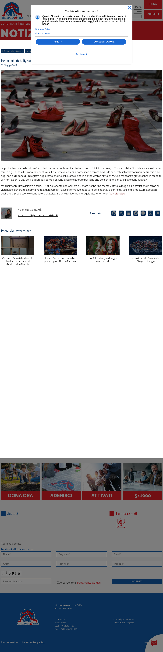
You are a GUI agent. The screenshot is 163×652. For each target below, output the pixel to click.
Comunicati (9, 23)
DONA (153, 4)
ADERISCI (153, 14)
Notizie (25, 23)
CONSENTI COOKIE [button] (104, 41)
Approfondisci (117, 193)
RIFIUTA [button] (57, 41)
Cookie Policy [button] (44, 29)
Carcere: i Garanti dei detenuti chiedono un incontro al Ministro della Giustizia (17, 261)
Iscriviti (136, 581)
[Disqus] (81, 324)
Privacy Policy (38, 642)
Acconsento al (80, 582)
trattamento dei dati (89, 582)
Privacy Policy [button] (44, 33)
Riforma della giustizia (12, 51)
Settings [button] (81, 54)
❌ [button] (130, 7)
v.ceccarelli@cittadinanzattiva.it (38, 215)
